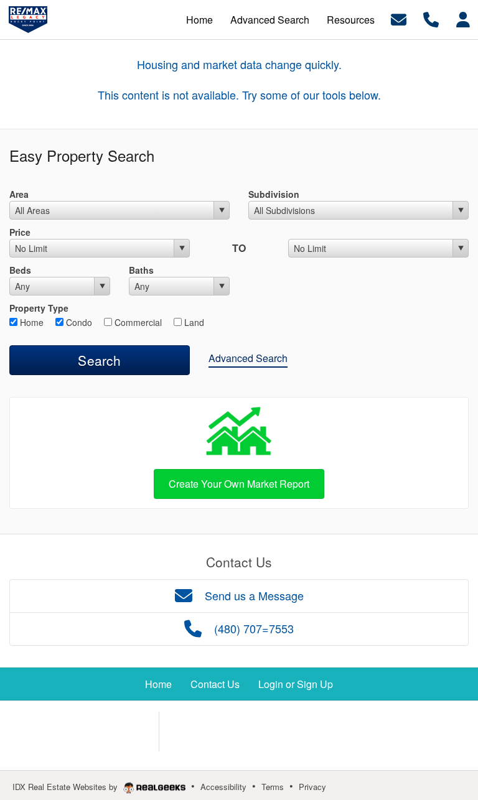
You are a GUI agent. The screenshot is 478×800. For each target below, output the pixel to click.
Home (30, 322)
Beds (20, 270)
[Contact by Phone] (431, 18)
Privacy (312, 787)
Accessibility (223, 787)
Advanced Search (248, 358)
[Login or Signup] (463, 18)
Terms (272, 787)
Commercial (137, 322)
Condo (77, 322)
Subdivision (273, 194)
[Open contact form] (398, 18)
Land (193, 322)
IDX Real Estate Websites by (66, 787)
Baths (141, 270)
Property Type (38, 308)
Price (19, 232)
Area (19, 194)
